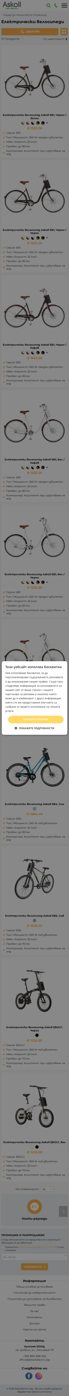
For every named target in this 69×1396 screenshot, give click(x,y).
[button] (34, 728)
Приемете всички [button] (35, 719)
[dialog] (34, 698)
